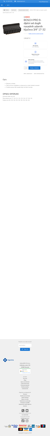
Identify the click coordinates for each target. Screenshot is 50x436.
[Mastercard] (21, 429)
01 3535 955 (8, 1)
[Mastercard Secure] (23, 426)
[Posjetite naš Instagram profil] (27, 421)
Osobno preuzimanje (25, 396)
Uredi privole (25, 388)
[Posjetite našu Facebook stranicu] (23, 421)
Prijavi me (25, 349)
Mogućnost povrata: (35, 54)
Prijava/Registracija (43, 1)
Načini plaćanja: (31, 59)
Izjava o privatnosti (25, 382)
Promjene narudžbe (25, 402)
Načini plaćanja (25, 397)
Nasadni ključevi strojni (23, 10)
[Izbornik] (2, 5)
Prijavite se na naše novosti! (25, 341)
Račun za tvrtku (25, 399)
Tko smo (25, 378)
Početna (7, 10)
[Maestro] (43, 426)
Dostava (25, 394)
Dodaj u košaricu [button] (45, 129)
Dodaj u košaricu (34, 68)
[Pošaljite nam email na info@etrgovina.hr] (27, 410)
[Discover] (37, 426)
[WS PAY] (7, 426)
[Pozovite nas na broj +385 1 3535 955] (23, 410)
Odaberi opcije (20, 253)
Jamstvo (25, 406)
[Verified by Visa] (15, 426)
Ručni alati (14, 10)
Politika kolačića (25, 387)
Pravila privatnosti (25, 385)
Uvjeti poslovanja (25, 383)
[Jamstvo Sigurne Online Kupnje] (31, 426)
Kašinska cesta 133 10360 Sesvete (25, 366)
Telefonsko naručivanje (25, 401)
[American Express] (30, 429)
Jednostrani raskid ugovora (25, 404)
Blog (25, 380)
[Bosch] (31, 17)
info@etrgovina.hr (21, 1)
